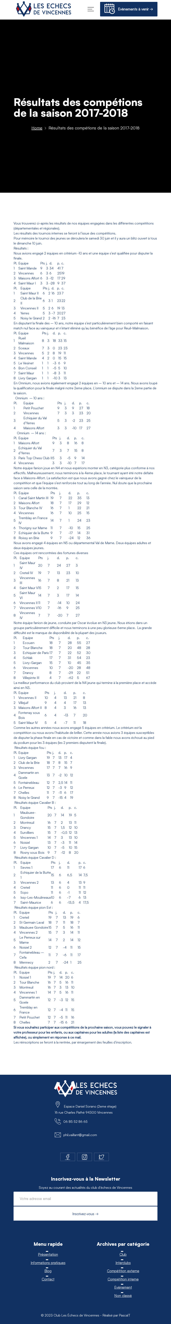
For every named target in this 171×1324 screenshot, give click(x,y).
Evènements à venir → (134, 9)
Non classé (123, 1295)
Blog (48, 1271)
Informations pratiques (48, 1263)
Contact (48, 1279)
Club (123, 1254)
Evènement (123, 1287)
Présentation (48, 1254)
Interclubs (123, 1263)
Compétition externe (123, 1271)
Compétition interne (123, 1279)
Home (36, 127)
